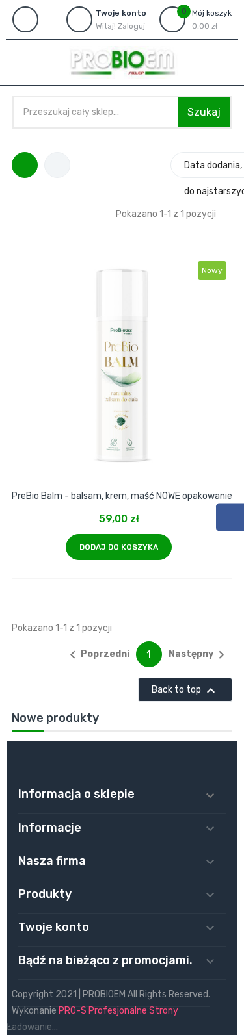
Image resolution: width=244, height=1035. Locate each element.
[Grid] (25, 165)
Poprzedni (97, 655)
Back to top (185, 690)
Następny (199, 655)
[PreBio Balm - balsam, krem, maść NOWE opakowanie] (122, 345)
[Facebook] (230, 517)
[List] (57, 165)
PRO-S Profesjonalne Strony (118, 1010)
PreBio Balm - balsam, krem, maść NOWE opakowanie (122, 496)
